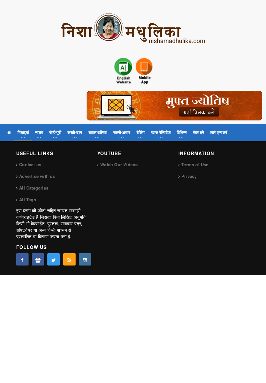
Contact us (30, 164)
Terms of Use (194, 164)
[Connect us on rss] (69, 259)
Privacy (189, 176)
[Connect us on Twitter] (53, 259)
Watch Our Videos (119, 164)
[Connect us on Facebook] (22, 259)
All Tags (27, 199)
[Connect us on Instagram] (85, 259)
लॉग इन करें (218, 132)
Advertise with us (37, 176)
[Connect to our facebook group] (38, 259)
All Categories (33, 188)
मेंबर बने (198, 132)
